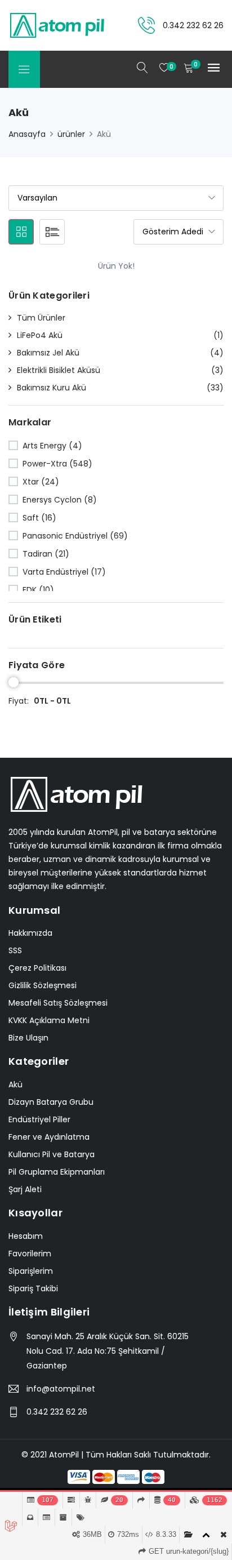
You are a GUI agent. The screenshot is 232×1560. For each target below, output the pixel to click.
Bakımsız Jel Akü (48, 352)
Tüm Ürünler (41, 317)
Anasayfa (27, 134)
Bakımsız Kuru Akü (51, 387)
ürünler (71, 134)
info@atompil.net (60, 1388)
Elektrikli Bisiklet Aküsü (58, 370)
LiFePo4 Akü (40, 335)
